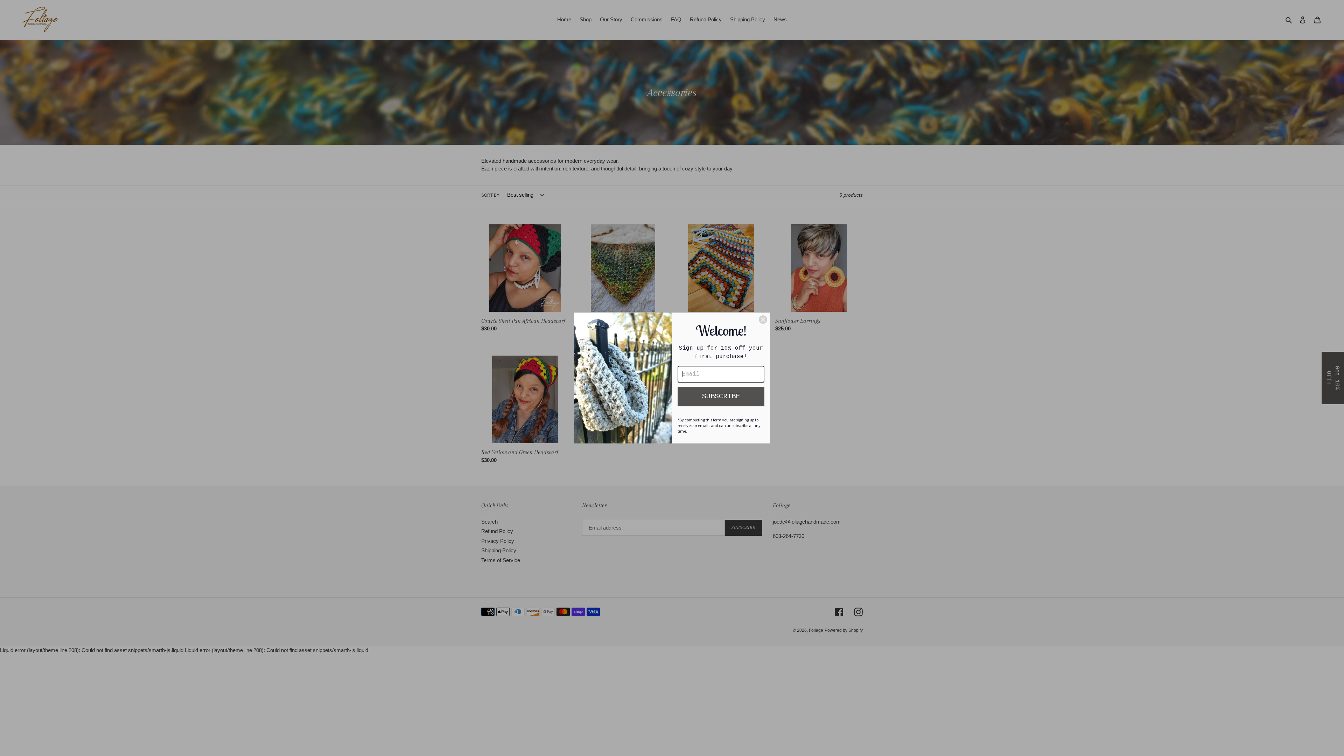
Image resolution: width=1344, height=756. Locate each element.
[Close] (763, 319)
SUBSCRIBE (721, 396)
